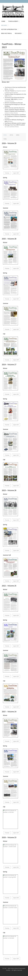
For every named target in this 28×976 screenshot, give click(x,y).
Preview (7, 173)
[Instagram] (15, 1)
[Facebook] (12, 1)
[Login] (16, 37)
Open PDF (16, 173)
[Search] (12, 37)
